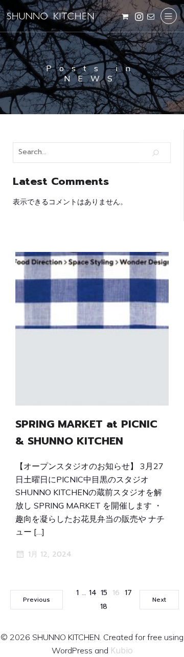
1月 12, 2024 (50, 554)
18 (103, 606)
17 (128, 592)
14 (93, 592)
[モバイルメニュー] (168, 16)
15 (104, 592)
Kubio (121, 650)
